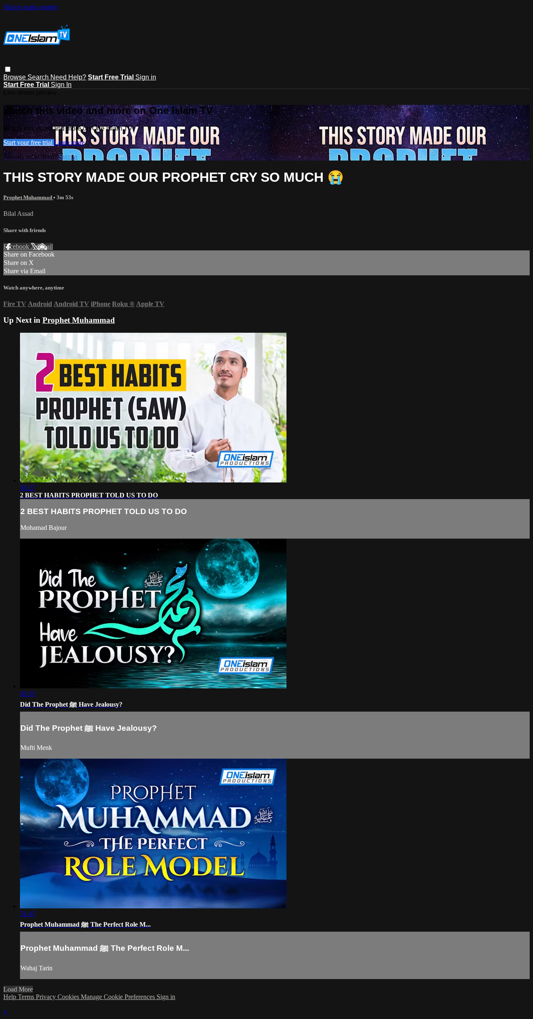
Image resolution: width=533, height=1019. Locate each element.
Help (10, 996)
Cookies (69, 996)
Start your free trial (28, 142)
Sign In (61, 84)
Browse (15, 77)
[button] (7, 69)
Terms (27, 996)
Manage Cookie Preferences (119, 996)
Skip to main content (30, 6)
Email (45, 246)
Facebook (17, 246)
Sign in (145, 77)
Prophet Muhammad (28, 197)
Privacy (46, 996)
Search (38, 77)
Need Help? (68, 77)
